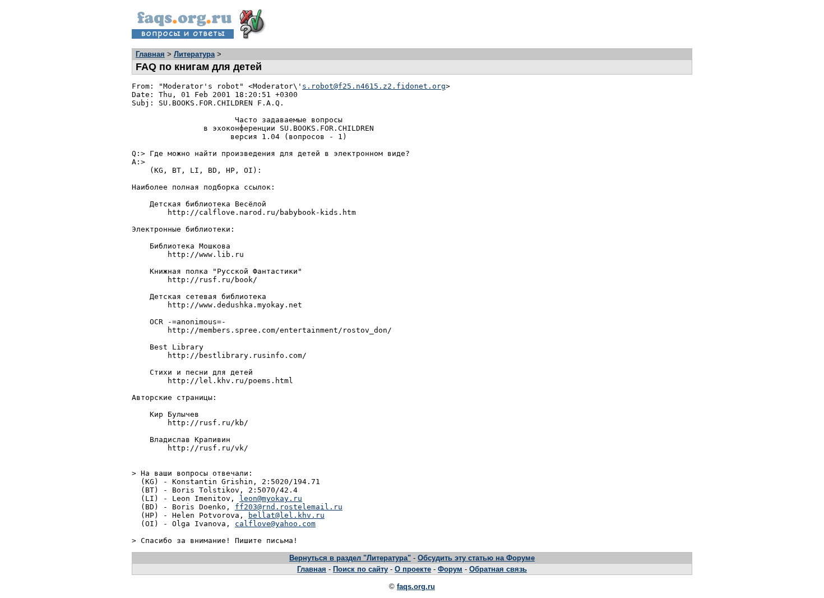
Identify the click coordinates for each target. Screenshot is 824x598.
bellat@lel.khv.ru (286, 515)
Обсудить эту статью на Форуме (476, 558)
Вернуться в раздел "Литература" (350, 558)
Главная (150, 54)
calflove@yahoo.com (275, 523)
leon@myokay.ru (270, 498)
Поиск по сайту (360, 569)
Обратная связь (498, 569)
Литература (194, 54)
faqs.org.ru (416, 586)
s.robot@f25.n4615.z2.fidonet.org (374, 86)
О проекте (413, 569)
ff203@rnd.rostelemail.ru (288, 507)
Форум (450, 569)
